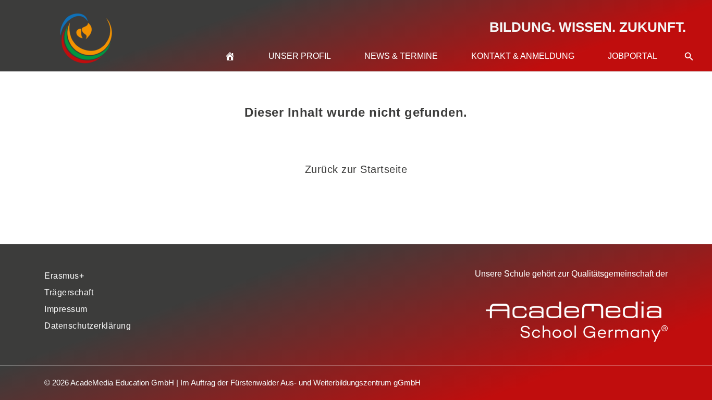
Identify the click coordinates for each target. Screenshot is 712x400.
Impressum (66, 309)
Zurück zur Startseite (356, 169)
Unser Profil (299, 56)
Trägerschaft (68, 292)
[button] (689, 44)
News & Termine (401, 56)
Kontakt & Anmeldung (522, 56)
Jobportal (632, 56)
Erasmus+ (64, 275)
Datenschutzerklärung (87, 325)
